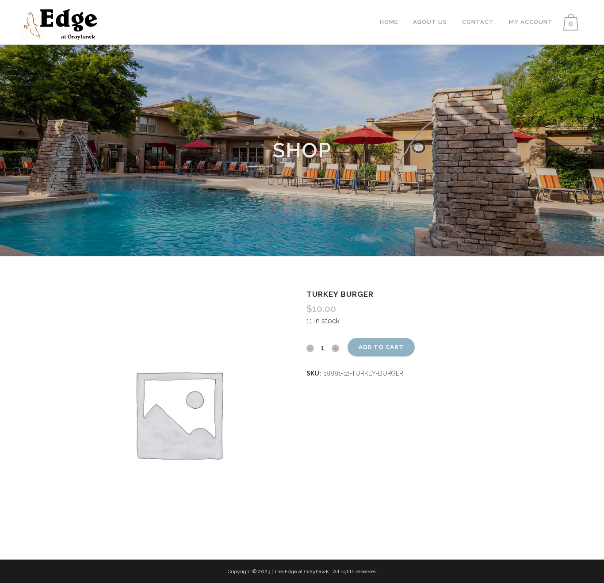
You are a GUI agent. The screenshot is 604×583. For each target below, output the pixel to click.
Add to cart (381, 347)
